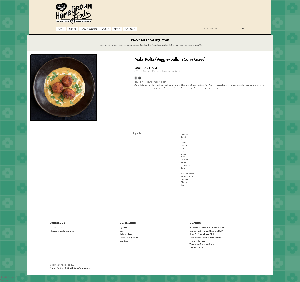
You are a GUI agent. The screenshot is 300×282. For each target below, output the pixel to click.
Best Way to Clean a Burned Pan (205, 237)
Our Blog (123, 240)
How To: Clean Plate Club (201, 234)
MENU (61, 29)
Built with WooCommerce (77, 268)
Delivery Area (125, 234)
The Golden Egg (197, 240)
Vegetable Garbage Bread (202, 244)
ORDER (72, 29)
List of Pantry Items (128, 237)
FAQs (122, 231)
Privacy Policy (56, 268)
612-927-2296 (56, 227)
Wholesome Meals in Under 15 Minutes (208, 227)
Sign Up (123, 227)
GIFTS (117, 29)
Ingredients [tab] (139, 133)
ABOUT (105, 29)
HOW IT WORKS (89, 29)
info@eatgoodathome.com (62, 231)
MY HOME (130, 29)
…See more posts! (198, 247)
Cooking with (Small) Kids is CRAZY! (206, 231)
